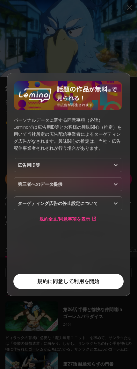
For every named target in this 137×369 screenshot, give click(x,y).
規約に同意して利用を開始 (68, 281)
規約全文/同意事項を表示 (65, 218)
